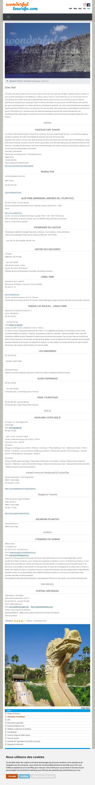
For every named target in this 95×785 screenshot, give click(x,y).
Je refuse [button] (24, 776)
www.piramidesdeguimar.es (19, 555)
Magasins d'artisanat (15, 744)
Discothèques (12, 732)
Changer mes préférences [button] (43, 776)
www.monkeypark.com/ (13, 192)
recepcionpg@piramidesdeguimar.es (23, 552)
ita (84, 8)
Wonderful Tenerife (15, 81)
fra (88, 8)
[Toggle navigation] (8, 17)
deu (80, 8)
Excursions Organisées (15, 723)
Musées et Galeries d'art (15, 726)
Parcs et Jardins (13, 738)
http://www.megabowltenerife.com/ (17, 513)
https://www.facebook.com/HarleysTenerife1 (20, 489)
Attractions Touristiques (32, 81)
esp (70, 8)
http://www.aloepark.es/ (13, 213)
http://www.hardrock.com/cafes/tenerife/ (19, 166)
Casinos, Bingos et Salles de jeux (18, 735)
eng (75, 8)
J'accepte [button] (12, 776)
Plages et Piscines (13, 714)
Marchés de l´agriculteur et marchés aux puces (23, 741)
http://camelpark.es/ (12, 294)
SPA (8, 720)
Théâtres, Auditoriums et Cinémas (19, 729)
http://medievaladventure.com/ (42, 607)
